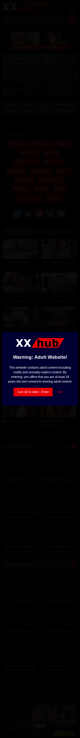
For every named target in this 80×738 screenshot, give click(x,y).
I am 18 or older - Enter (33, 392)
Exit (60, 392)
